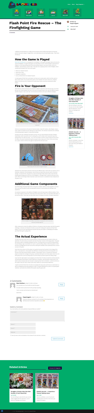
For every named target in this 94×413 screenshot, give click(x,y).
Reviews (16, 15)
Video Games (29, 15)
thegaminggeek (74, 23)
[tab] (37, 162)
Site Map (77, 15)
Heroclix (76, 137)
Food (76, 103)
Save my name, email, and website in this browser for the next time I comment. (29, 335)
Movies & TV (41, 15)
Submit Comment (58, 339)
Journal (53, 15)
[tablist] (37, 162)
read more (71, 113)
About (73, 4)
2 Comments (12, 32)
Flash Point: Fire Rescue (20, 62)
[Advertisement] (22, 37)
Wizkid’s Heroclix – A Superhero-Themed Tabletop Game (75, 133)
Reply (61, 284)
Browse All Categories (54, 368)
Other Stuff (65, 15)
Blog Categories (79, 4)
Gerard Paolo (33, 411)
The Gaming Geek (20, 411)
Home (69, 4)
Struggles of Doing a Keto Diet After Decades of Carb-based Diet (76, 99)
